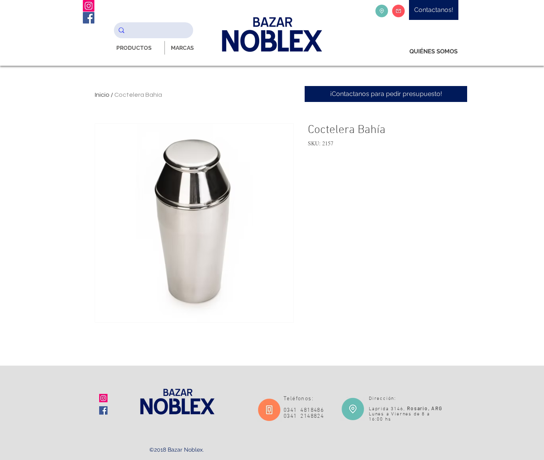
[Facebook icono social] (103, 410)
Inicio (102, 95)
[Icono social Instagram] (103, 398)
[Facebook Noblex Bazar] (88, 17)
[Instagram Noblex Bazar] (88, 6)
